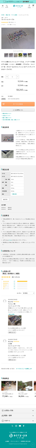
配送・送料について (7, 117)
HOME (2, 14)
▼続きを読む (11, 314)
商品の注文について (7, 113)
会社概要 (7, 441)
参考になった (12, 332)
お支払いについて (6, 115)
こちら (10, 240)
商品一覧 (8, 14)
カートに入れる (18, 104)
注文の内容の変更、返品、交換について (11, 119)
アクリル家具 (14, 14)
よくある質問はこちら (18, 109)
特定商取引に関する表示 (25, 441)
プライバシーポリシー (15, 441)
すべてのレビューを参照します (24, 368)
